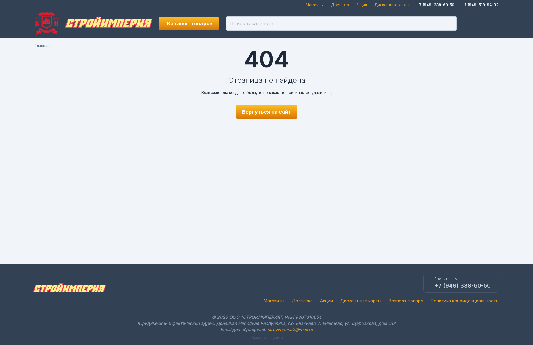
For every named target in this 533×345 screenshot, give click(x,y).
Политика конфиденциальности (464, 300)
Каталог (190, 23)
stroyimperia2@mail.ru (290, 329)
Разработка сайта (266, 337)
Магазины (315, 4)
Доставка (340, 4)
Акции (361, 4)
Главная (42, 45)
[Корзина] (491, 23)
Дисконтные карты (391, 4)
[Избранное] (470, 23)
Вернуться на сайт (266, 112)
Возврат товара (406, 300)
